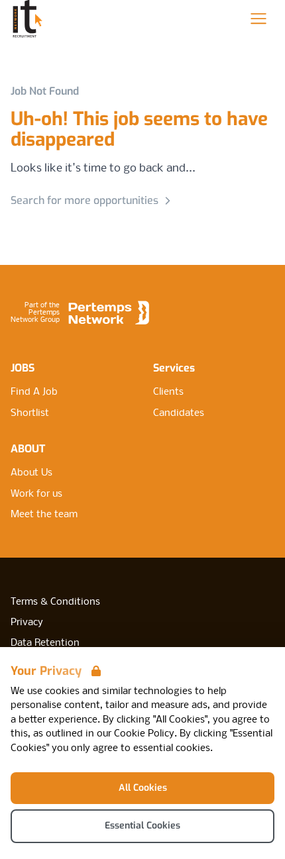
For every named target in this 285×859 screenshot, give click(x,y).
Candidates (178, 413)
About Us (31, 473)
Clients (168, 392)
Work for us (36, 494)
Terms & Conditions (55, 602)
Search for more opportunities (84, 200)
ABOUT (28, 449)
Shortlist (30, 413)
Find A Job (34, 392)
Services (174, 368)
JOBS (22, 368)
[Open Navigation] (258, 18)
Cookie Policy (144, 734)
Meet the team (44, 514)
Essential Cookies (142, 825)
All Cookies (143, 788)
